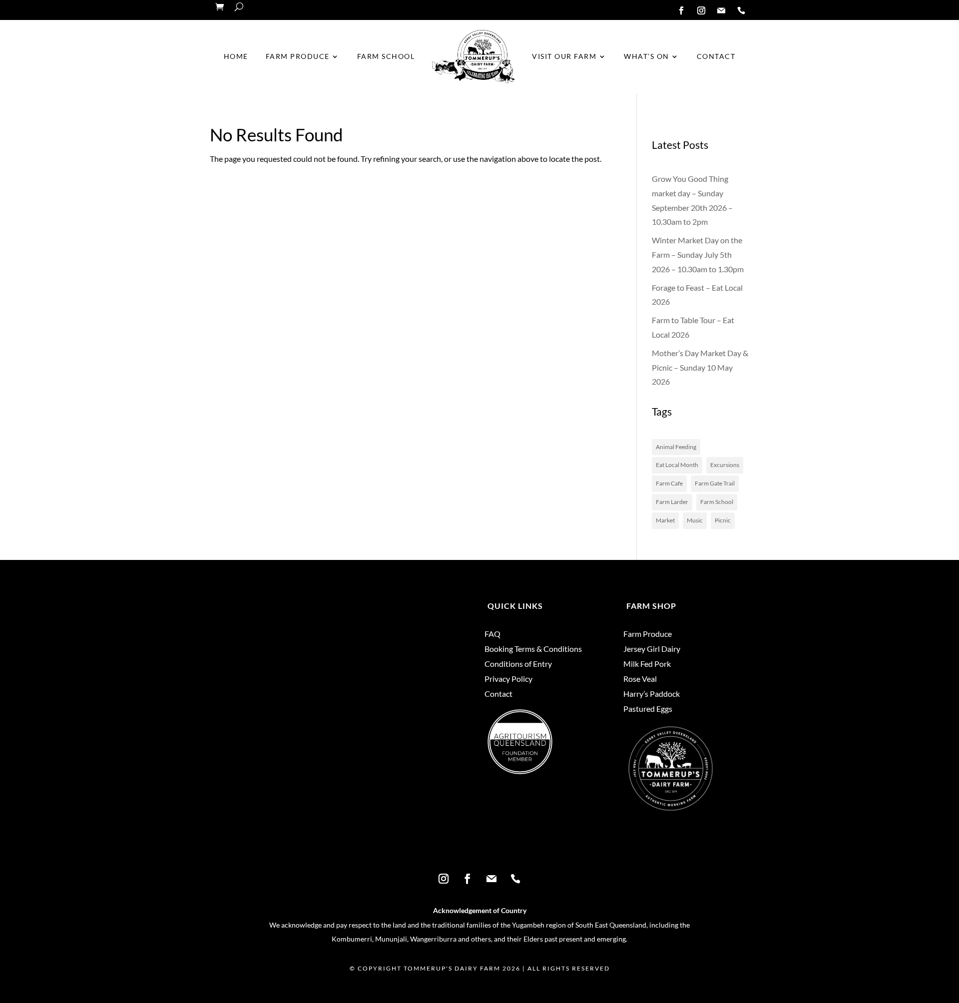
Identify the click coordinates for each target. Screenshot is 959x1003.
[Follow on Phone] (741, 10)
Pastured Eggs (647, 709)
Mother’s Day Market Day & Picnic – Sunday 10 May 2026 (700, 367)
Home (236, 56)
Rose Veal (640, 679)
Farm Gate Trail (715, 483)
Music (695, 520)
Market (665, 520)
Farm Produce (298, 56)
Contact (716, 56)
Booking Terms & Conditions (533, 649)
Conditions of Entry (518, 664)
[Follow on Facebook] (681, 10)
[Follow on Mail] (721, 10)
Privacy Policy (508, 679)
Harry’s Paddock (651, 694)
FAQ (492, 634)
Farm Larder (672, 501)
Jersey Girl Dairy (651, 649)
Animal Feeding (676, 447)
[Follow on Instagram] (701, 10)
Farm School (386, 56)
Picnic (723, 520)
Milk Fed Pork (647, 664)
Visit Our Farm (564, 56)
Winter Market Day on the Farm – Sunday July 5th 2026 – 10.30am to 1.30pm (698, 254)
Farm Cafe (669, 483)
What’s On (646, 56)
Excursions (724, 465)
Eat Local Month (677, 465)
